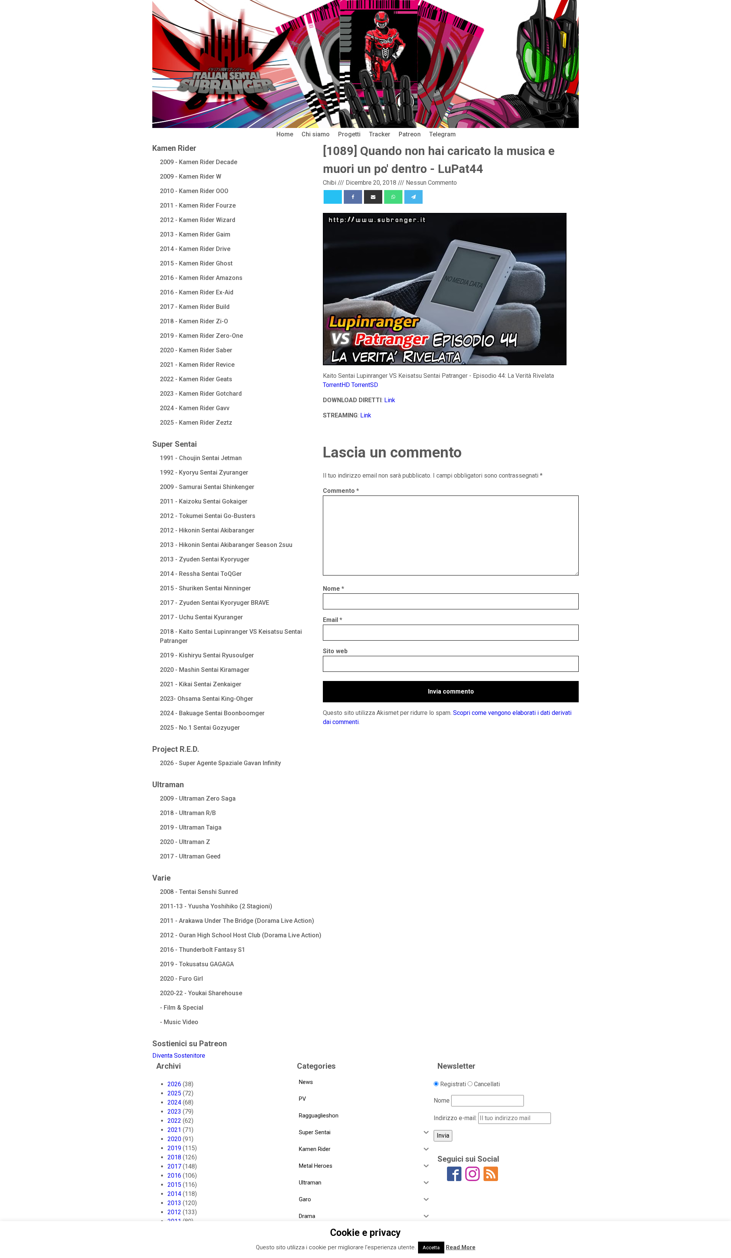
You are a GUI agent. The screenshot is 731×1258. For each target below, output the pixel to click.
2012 (174, 1212)
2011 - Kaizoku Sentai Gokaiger (203, 501)
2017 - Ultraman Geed (190, 856)
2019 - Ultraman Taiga (191, 827)
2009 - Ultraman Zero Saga (198, 798)
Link (389, 400)
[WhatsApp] (393, 197)
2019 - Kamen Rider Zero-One (201, 335)
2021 (174, 1129)
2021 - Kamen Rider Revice (197, 364)
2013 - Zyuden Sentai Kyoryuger (204, 559)
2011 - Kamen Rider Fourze (198, 205)
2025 (174, 1093)
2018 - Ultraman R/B (188, 813)
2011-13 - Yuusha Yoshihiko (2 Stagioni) (216, 906)
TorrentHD (336, 384)
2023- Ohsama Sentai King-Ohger (206, 698)
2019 (174, 1148)
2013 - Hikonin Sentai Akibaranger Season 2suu (226, 544)
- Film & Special (181, 1007)
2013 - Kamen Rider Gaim (195, 234)
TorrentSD (364, 384)
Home (284, 134)
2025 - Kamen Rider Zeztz (196, 422)
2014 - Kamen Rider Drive (195, 249)
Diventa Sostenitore (178, 1055)
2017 (174, 1166)
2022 (174, 1120)
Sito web (335, 651)
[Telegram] (413, 197)
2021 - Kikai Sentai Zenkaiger (200, 684)
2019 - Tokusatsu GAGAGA (197, 964)
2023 (174, 1111)
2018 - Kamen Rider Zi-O (194, 321)
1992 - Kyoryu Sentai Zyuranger (204, 472)
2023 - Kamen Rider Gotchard (201, 393)
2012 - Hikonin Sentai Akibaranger (207, 530)
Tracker (379, 134)
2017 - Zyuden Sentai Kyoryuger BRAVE (214, 602)
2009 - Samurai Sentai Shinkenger (207, 487)
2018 (174, 1157)
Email (332, 619)
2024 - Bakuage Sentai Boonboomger (212, 713)
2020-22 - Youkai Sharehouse (201, 993)
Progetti (349, 134)
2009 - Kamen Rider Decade (198, 162)
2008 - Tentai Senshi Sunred (199, 891)
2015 (174, 1184)
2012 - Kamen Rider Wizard (197, 220)
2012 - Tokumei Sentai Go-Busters (207, 516)
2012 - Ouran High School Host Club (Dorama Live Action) (240, 935)
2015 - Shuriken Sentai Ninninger (205, 588)
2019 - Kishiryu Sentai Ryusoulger (207, 655)
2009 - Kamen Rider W (190, 176)
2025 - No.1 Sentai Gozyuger (200, 727)
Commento (341, 490)
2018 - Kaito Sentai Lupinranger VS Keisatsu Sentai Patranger (231, 636)
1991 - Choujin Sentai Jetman (201, 458)
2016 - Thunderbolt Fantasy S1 (202, 949)
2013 (174, 1203)
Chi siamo (316, 134)
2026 (174, 1084)
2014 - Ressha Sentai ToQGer (201, 573)
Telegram (442, 134)
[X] (333, 197)
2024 (174, 1102)
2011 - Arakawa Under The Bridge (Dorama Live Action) (237, 920)
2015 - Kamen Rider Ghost (196, 263)
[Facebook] (353, 197)
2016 (174, 1175)
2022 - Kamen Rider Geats (196, 379)
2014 (174, 1193)
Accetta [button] (431, 1247)
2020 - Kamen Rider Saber (196, 350)
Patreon (410, 134)
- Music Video (179, 1022)
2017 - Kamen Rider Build (195, 306)
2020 (174, 1139)
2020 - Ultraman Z (185, 842)
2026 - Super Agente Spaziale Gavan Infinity (220, 763)
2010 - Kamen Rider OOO (194, 191)
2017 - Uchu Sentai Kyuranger (201, 617)
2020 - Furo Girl (181, 978)
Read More (461, 1247)
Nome (333, 588)
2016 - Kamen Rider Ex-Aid (196, 292)
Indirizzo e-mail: (456, 1118)
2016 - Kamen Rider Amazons (201, 277)
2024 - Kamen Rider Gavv (195, 408)
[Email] (373, 197)
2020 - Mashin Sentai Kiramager (204, 669)
